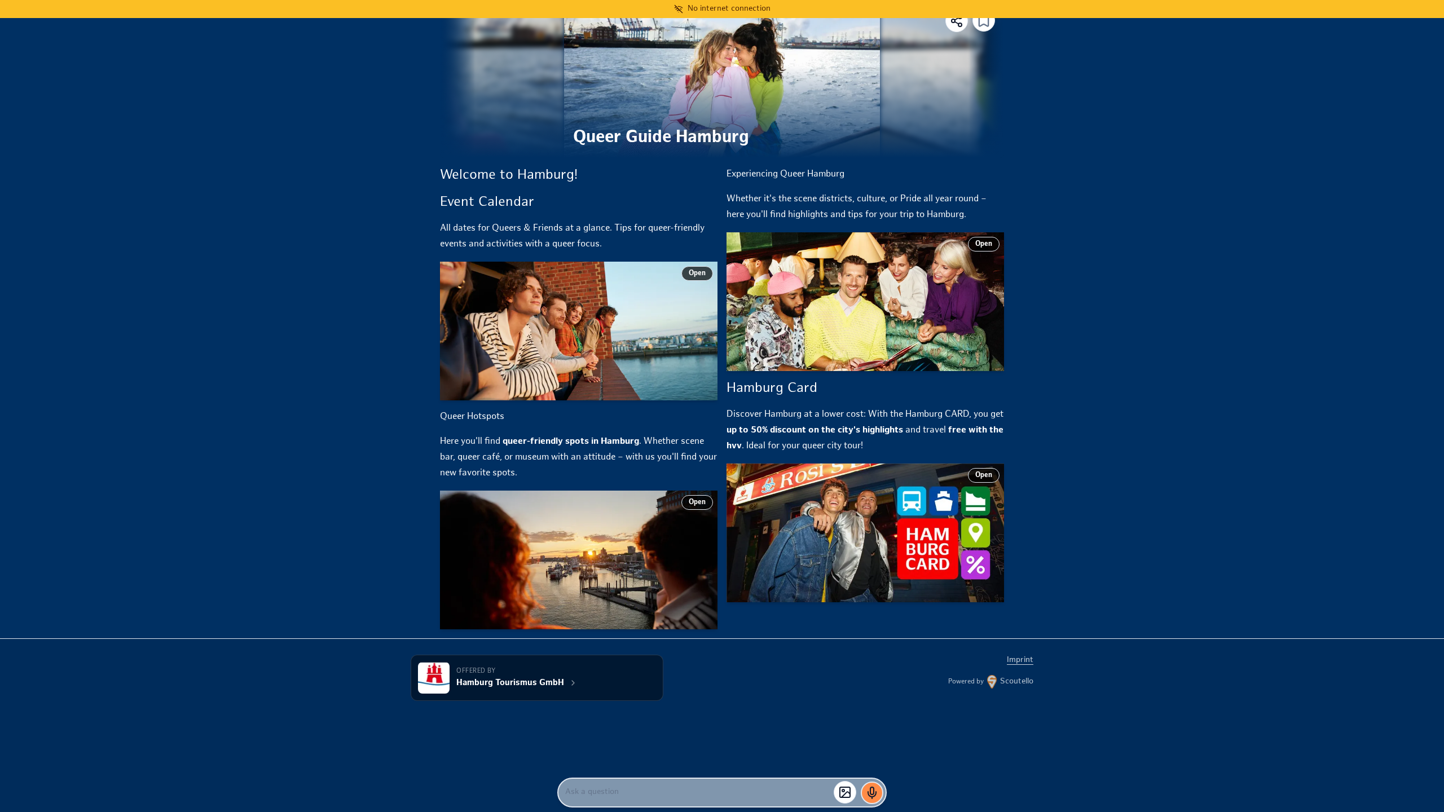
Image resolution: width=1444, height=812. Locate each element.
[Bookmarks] (983, 21)
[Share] (956, 21)
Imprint (1020, 660)
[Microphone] (872, 793)
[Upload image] (845, 792)
